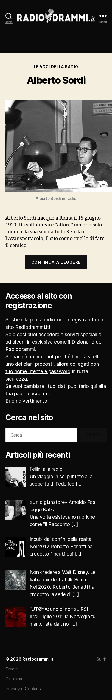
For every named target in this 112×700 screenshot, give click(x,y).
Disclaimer (15, 678)
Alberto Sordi (56, 80)
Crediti (11, 669)
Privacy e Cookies (23, 688)
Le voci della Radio (56, 66)
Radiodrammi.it (37, 659)
